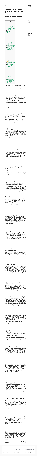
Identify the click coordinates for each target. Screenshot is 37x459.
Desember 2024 (29, 16)
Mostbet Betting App (9, 32)
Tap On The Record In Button (10, 31)
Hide (16, 18)
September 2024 (29, 19)
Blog (28, 34)
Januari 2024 (29, 23)
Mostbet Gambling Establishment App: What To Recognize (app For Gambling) (11, 48)
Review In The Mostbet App (10, 33)
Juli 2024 (29, 21)
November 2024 (29, 17)
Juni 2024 (29, 22)
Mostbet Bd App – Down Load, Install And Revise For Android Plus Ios (11, 36)
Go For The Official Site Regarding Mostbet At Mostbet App (11, 53)
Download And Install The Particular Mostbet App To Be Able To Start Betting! (10, 77)
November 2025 (29, 6)
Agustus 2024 (29, 20)
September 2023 (29, 25)
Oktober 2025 (29, 7)
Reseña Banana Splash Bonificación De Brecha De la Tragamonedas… (18, 447)
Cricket (8, 30)
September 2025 (29, 8)
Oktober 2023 (29, 24)
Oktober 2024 (29, 18)
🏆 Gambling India (9, 61)
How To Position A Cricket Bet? (11, 34)
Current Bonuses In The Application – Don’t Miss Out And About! (10, 65)
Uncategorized (6, 439)
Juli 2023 (29, 26)
